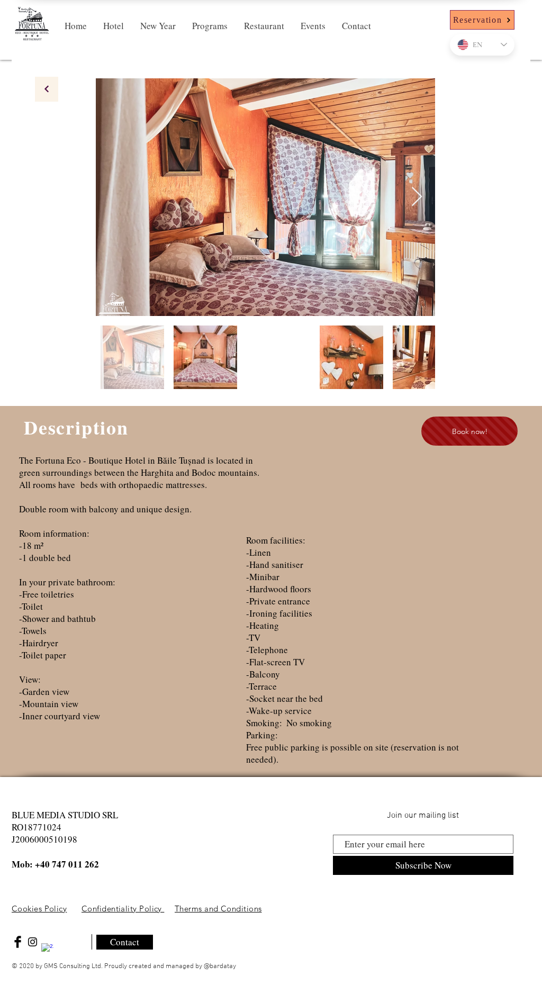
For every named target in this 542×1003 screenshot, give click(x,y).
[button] (113, 26)
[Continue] (46, 89)
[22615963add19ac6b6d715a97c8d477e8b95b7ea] (47, 949)
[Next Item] (417, 197)
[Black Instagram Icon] (32, 942)
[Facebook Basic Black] (18, 942)
